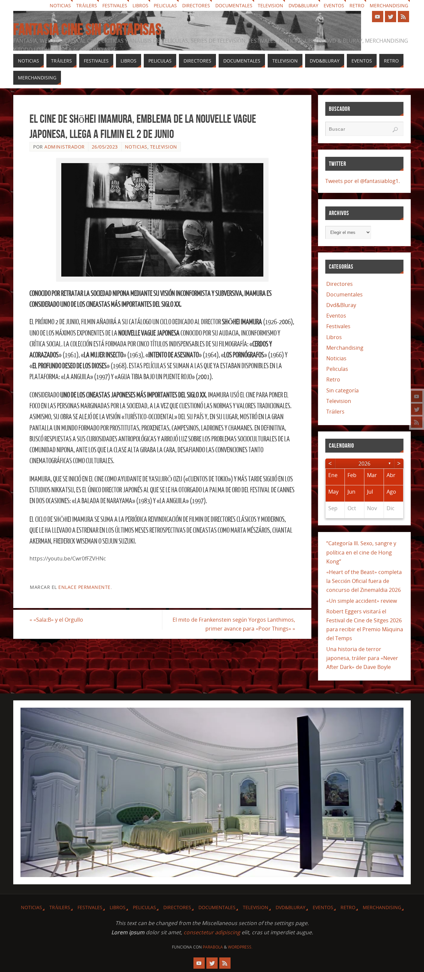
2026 (364, 463)
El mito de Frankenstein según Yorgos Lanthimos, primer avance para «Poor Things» (234, 624)
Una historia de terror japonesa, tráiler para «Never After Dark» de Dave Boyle (362, 658)
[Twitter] (416, 409)
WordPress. (240, 947)
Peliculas (165, 5)
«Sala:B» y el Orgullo (56, 619)
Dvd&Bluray (303, 5)
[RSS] (416, 422)
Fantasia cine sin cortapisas (87, 29)
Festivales (114, 5)
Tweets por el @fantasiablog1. (362, 181)
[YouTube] (416, 396)
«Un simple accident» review (361, 600)
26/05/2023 (105, 147)
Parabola (213, 947)
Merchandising (389, 5)
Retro (356, 5)
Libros (140, 5)
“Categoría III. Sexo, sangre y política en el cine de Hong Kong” (361, 552)
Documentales (233, 5)
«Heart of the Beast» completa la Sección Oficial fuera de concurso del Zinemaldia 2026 (364, 581)
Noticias (60, 5)
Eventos (334, 5)
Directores (196, 5)
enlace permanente (84, 587)
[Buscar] (395, 129)
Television (270, 5)
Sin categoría (342, 390)
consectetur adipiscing (212, 932)
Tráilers (86, 5)
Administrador (64, 147)
